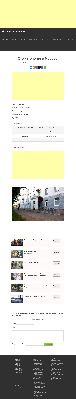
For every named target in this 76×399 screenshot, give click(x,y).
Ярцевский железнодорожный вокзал (37, 380)
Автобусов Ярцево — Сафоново (56, 379)
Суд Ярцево (36, 396)
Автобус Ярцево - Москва (55, 365)
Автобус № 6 (18, 362)
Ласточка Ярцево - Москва (56, 376)
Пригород (22, 39)
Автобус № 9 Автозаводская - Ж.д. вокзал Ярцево (20, 367)
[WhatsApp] (45, 67)
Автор (14, 323)
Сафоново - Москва (56, 369)
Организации (56, 39)
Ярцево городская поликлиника (37, 390)
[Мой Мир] (36, 67)
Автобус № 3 (18, 358)
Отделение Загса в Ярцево (38, 388)
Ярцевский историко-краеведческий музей (38, 370)
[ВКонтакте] (31, 67)
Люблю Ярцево (15, 31)
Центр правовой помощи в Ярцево (39, 393)
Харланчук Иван (37, 360)
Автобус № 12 (18, 371)
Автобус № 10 (18, 369)
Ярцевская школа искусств (37, 358)
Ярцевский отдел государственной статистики (37, 367)
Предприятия (69, 39)
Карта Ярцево (18, 386)
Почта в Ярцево (37, 377)
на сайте (51, 111)
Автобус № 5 (18, 360)
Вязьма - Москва (55, 371)
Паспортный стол (37, 364)
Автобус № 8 (18, 364)
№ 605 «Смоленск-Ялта (57, 374)
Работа (13, 39)
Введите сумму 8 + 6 (19, 344)
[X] (39, 67)
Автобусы (33, 39)
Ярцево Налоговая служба (38, 372)
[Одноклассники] (34, 67)
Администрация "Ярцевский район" (38, 362)
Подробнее (56, 241)
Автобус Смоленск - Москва (56, 372)
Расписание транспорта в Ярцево (35, 296)
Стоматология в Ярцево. (39, 386)
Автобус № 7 (18, 363)
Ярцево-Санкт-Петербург (55, 367)
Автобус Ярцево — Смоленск (56, 358)
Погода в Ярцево (19, 387)
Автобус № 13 (18, 372)
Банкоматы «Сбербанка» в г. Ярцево (39, 384)
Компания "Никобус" (38, 395)
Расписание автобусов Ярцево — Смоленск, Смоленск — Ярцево (35, 275)
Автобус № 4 (18, 359)
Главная (4, 39)
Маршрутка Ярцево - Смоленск (56, 361)
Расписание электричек (57, 363)
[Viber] (42, 67)
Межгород (44, 39)
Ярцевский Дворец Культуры (38, 375)
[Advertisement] (38, 14)
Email (14, 327)
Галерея (4, 47)
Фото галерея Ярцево (31, 262)
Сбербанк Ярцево (37, 382)
